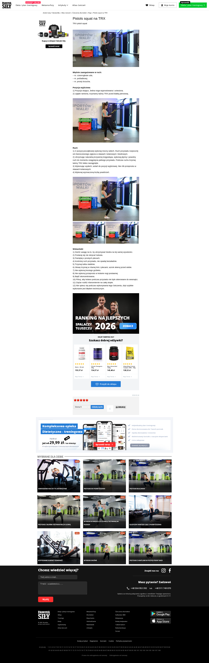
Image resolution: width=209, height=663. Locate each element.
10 (60, 647)
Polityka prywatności (124, 641)
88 (108, 650)
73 (75, 650)
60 (169, 647)
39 (123, 647)
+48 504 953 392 (139, 588)
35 (115, 647)
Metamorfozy (48, 5)
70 (69, 650)
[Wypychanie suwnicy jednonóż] (58, 547)
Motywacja (119, 618)
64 (56, 650)
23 (88, 647)
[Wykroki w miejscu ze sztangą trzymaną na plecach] (104, 511)
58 (165, 647)
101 (138, 650)
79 (88, 650)
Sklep (60, 615)
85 (102, 650)
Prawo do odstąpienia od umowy (94, 655)
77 (84, 650)
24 (91, 647)
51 (149, 647)
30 (104, 647)
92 (117, 650)
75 (80, 650)
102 (141, 650)
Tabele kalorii (120, 625)
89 (110, 650)
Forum (117, 631)
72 (73, 650)
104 (147, 650)
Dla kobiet (90, 615)
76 (82, 650)
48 (143, 647)
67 (62, 650)
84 (99, 650)
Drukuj (121, 407)
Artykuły (62, 5)
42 (130, 647)
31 (106, 647)
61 (49, 650)
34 (112, 647)
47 (141, 647)
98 (130, 650)
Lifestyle (89, 628)
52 (152, 647)
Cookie (111, 641)
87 (106, 650)
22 (86, 647)
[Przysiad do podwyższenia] (104, 476)
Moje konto (90, 618)
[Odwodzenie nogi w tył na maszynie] (58, 476)
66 (60, 650)
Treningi (61, 618)
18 (78, 647)
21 (84, 647)
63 (54, 650)
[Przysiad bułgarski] (150, 476)
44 (134, 647)
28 (99, 647)
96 (125, 650)
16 (73, 647)
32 (108, 647)
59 (167, 647)
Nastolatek (90, 625)
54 (156, 647)
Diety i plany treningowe (66, 612)
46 (139, 647)
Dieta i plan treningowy (27, 4)
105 (150, 650)
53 (154, 647)
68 (65, 650)
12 (65, 647)
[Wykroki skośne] (104, 547)
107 (156, 650)
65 (58, 650)
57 (162, 647)
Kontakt (103, 641)
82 (95, 650)
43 (132, 647)
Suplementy (62, 625)
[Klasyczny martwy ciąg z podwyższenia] (150, 511)
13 (67, 647)
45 (136, 647)
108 (159, 650)
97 (128, 650)
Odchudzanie (91, 621)
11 (62, 647)
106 (153, 650)
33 (110, 647)
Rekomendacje (120, 628)
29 (102, 647)
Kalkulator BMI (120, 615)
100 (134, 650)
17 (75, 647)
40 (125, 647)
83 (97, 650)
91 (115, 650)
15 (71, 647)
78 (86, 650)
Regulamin (94, 641)
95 (123, 650)
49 (145, 647)
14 (69, 647)
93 (119, 650)
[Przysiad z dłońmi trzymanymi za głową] (58, 511)
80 (91, 650)
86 (104, 650)
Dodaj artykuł (82, 641)
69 (67, 650)
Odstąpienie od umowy (118, 655)
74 (78, 650)
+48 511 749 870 (163, 588)
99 (132, 650)
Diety (59, 621)
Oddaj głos (97, 407)
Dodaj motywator (121, 621)
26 (95, 647)
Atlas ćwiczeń (78, 5)
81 (93, 650)
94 (121, 650)
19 (80, 647)
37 (119, 647)
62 (51, 650)
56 (160, 647)
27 (97, 647)
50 (147, 647)
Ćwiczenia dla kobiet (122, 612)
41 (128, 647)
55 (158, 647)
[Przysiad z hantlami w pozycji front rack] (150, 547)
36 (117, 647)
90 (112, 650)
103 (144, 650)
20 (82, 647)
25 (93, 647)
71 (71, 650)
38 (121, 647)
